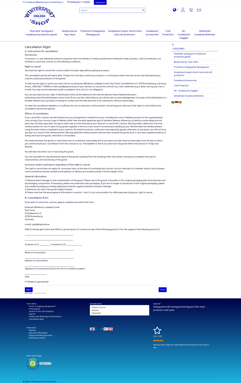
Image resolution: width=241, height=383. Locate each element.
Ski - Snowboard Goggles (184, 34)
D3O (168, 306)
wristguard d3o (191, 306)
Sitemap (32, 330)
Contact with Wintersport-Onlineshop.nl (45, 316)
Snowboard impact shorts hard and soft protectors (124, 32)
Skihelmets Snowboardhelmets (204, 32)
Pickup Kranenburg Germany (40, 335)
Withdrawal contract (37, 338)
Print (162, 289)
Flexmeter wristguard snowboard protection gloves (41, 32)
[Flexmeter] (120, 313)
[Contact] (199, 10)
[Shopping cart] (173, 44)
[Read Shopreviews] (157, 333)
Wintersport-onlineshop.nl (43, 381)
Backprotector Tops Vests (69, 32)
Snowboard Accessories (152, 32)
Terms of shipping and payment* (42, 306)
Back (28, 289)
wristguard (177, 306)
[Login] (183, 10)
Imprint (32, 314)
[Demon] (120, 310)
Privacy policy (34, 309)
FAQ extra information (38, 333)
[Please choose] (120, 307)
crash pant (168, 309)
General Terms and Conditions (41, 311)
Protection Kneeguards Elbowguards (92, 32)
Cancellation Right (36, 319)
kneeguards (159, 306)
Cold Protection (168, 32)
